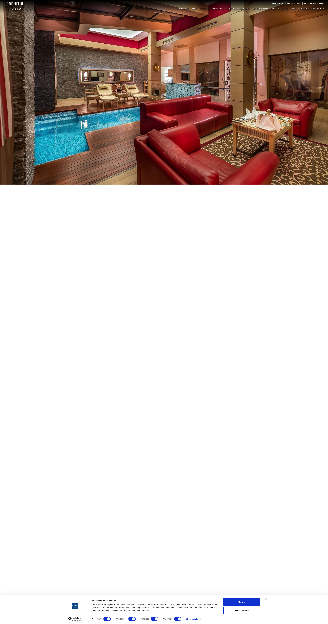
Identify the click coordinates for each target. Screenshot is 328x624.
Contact (321, 9)
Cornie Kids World (260, 9)
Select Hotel (278, 3)
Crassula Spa (218, 9)
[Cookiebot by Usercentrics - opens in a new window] (75, 619)
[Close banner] (265, 599)
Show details (192, 619)
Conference (283, 9)
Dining (194, 9)
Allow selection (242, 610)
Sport (293, 9)
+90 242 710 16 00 (293, 3)
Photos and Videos (306, 9)
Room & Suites (183, 9)
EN (305, 3)
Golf (273, 9)
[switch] (132, 619)
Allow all (241, 602)
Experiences (205, 9)
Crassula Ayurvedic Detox (238, 9)
